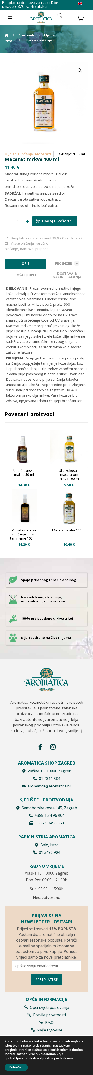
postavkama (63, 1058)
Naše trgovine (49, 1030)
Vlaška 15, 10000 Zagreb (49, 771)
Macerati (43, 153)
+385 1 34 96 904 (49, 815)
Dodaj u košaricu (58, 221)
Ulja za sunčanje (19, 153)
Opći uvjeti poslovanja (49, 1007)
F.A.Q (49, 1022)
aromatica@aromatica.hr (49, 786)
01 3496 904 (49, 852)
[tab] (25, 275)
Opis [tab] (25, 263)
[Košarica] (81, 17)
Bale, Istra (49, 844)
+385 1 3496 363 (49, 823)
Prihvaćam (16, 1067)
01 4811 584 (49, 778)
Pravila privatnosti (49, 1014)
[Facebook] (40, 747)
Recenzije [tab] (66, 263)
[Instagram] (52, 747)
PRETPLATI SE (46, 979)
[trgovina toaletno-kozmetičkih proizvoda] (41, 17)
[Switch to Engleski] (80, 3)
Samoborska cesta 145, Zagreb (49, 807)
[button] (80, 70)
